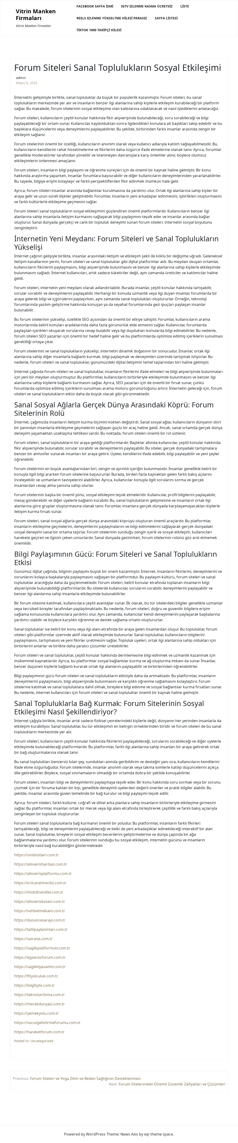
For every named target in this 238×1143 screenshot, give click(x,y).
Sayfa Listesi (166, 18)
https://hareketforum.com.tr (39, 1031)
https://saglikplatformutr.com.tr (42, 948)
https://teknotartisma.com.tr (39, 994)
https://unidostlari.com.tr (36, 854)
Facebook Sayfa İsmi (94, 6)
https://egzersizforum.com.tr (40, 957)
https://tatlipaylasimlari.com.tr (41, 929)
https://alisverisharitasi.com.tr (40, 864)
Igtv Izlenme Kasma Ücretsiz (146, 6)
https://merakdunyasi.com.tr (39, 1004)
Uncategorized (41, 1041)
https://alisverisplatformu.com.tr (43, 873)
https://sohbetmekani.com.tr (39, 910)
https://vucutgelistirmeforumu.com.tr (47, 1022)
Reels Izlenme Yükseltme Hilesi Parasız (111, 18)
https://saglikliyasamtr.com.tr (40, 966)
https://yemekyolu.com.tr (36, 1013)
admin (21, 77)
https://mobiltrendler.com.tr (38, 892)
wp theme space (158, 1134)
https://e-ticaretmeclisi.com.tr (40, 882)
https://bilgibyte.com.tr (34, 985)
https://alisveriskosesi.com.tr (39, 901)
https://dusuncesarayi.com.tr (39, 920)
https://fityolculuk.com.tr (36, 976)
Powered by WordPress (85, 1134)
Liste (184, 6)
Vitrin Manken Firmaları (36, 14)
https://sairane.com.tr (33, 938)
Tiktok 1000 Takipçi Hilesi (98, 30)
